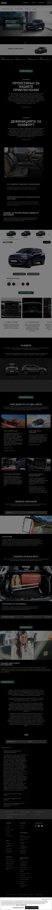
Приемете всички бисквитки (32, 907)
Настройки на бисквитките (18, 907)
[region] (26, 903)
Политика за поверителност (21, 904)
